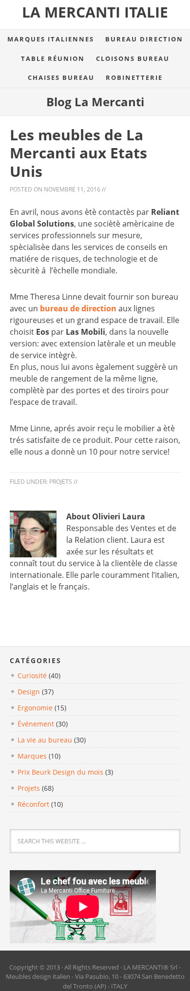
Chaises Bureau (61, 77)
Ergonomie (35, 707)
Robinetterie (134, 77)
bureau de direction (78, 308)
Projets (60, 481)
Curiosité (32, 675)
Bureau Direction (144, 39)
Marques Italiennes (50, 39)
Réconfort (33, 804)
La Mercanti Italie (95, 12)
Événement (36, 723)
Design (29, 691)
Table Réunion (53, 58)
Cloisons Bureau (133, 58)
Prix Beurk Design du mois (60, 772)
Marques (32, 756)
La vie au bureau (45, 739)
